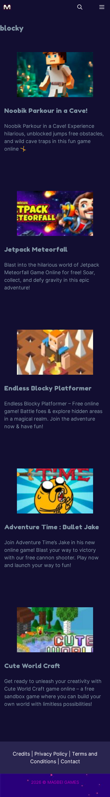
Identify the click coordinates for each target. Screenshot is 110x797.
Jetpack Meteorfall (36, 249)
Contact (70, 761)
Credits (21, 754)
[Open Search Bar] (80, 7)
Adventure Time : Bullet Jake (51, 527)
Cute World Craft (32, 665)
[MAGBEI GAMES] (7, 7)
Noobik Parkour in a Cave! (45, 110)
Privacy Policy (50, 754)
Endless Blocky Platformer (48, 388)
